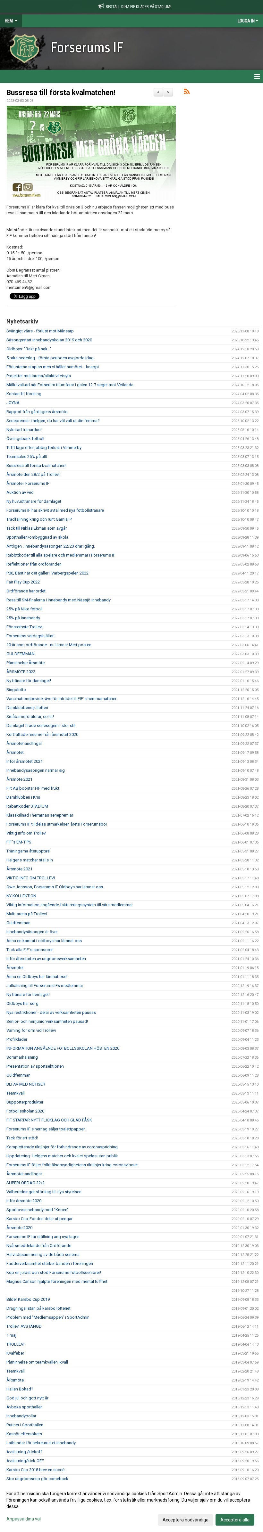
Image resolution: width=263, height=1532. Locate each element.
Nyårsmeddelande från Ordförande (38, 1245)
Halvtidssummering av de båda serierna (43, 1254)
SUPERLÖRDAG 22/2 (25, 1182)
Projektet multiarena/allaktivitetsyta (38, 375)
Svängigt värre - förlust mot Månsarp (40, 331)
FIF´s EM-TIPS (18, 842)
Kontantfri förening (23, 393)
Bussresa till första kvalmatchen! (60, 92)
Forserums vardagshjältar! (30, 635)
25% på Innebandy (23, 617)
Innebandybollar (21, 1416)
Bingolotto (16, 689)
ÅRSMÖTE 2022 (20, 671)
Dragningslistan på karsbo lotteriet (38, 1308)
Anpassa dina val (23, 1518)
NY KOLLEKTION (21, 895)
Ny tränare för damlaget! (28, 680)
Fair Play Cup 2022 (23, 582)
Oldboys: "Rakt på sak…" (29, 348)
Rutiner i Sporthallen (24, 1424)
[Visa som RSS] (187, 92)
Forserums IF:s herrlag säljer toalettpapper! (46, 1129)
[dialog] (131, 1506)
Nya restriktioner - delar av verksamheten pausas (51, 1012)
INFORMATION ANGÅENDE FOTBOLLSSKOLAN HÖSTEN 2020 (62, 1048)
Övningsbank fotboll (25, 438)
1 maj (11, 1335)
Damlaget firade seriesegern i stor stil (40, 725)
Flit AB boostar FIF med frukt (32, 788)
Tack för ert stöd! (22, 1138)
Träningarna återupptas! (28, 851)
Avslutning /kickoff (24, 1451)
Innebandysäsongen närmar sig (35, 770)
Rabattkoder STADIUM (27, 806)
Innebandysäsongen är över (32, 931)
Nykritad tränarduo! (24, 429)
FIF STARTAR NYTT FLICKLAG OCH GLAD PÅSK (49, 1120)
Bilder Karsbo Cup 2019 (28, 1299)
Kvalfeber (15, 1353)
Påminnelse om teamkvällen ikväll (37, 1362)
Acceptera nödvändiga (185, 1519)
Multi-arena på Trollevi (26, 913)
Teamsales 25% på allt (26, 456)
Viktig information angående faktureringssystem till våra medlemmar (69, 904)
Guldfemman (18, 922)
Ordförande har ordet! (26, 591)
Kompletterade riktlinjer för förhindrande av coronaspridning (62, 1147)
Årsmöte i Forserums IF (27, 483)
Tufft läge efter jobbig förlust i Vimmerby (43, 447)
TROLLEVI (15, 1344)
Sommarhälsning (22, 1057)
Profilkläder (16, 1039)
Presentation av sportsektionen (35, 1066)
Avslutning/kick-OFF (25, 1460)
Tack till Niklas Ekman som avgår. (36, 528)
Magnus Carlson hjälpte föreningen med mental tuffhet (56, 1281)
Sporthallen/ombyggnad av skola (37, 537)
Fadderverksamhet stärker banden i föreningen (49, 1263)
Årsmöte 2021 (19, 779)
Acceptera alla (235, 1519)
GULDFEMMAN (20, 653)
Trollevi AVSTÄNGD (24, 1326)
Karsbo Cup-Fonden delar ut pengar (39, 1218)
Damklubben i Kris (23, 797)
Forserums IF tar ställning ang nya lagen (43, 1236)
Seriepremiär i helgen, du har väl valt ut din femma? (53, 420)
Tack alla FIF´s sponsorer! (30, 949)
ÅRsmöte (15, 1380)
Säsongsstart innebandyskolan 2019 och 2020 (49, 340)
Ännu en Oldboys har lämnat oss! (36, 976)
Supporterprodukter (24, 1102)
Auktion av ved (20, 492)
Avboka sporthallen (24, 1407)
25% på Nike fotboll (24, 609)
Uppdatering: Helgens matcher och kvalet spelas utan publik (62, 1155)
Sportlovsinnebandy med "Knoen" (37, 1209)
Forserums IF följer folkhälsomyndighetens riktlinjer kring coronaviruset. (72, 1164)
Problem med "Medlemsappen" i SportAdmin (47, 1317)
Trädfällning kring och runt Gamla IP (39, 519)
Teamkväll (15, 1093)
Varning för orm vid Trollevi (31, 1030)
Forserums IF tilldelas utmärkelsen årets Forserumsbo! (56, 824)
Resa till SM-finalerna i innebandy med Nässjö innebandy (58, 600)
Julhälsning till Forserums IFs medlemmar (44, 985)
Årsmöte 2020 (19, 1227)
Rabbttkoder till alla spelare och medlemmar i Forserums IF (60, 555)
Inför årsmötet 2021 (24, 761)
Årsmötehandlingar (24, 743)
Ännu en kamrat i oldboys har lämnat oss (44, 940)
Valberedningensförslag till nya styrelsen (43, 1191)
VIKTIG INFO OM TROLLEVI (30, 878)
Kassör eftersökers (24, 1433)
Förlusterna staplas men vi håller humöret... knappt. (53, 366)
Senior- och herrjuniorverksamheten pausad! (47, 1021)
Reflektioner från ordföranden (34, 564)
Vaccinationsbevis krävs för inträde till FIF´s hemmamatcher (61, 698)
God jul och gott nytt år (27, 1398)
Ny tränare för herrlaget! (28, 994)
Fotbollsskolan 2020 (25, 1111)
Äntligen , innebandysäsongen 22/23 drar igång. (50, 546)
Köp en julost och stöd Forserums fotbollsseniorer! (53, 1272)
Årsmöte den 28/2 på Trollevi (33, 474)
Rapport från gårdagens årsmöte (36, 411)
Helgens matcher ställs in (29, 860)
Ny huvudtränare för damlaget (33, 501)
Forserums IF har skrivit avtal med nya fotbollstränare (55, 510)
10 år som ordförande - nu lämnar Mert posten (48, 644)
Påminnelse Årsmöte (25, 662)
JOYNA (13, 402)
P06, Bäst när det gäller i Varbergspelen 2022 (47, 573)
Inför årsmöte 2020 (23, 1200)
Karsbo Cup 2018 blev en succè (35, 1469)
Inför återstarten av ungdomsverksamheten (46, 958)
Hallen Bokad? (19, 1389)
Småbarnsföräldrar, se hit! (30, 716)
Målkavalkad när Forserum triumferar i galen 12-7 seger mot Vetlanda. (70, 384)
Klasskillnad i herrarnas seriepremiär (39, 815)
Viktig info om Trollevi (26, 833)
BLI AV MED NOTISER (25, 1084)
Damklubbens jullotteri (27, 707)
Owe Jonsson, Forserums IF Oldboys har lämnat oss (54, 886)
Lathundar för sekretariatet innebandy (41, 1442)
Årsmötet (15, 752)
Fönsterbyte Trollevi (24, 626)
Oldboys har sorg (22, 1003)
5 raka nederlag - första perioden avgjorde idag (50, 357)
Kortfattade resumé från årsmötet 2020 (42, 734)
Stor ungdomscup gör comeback (37, 1478)
